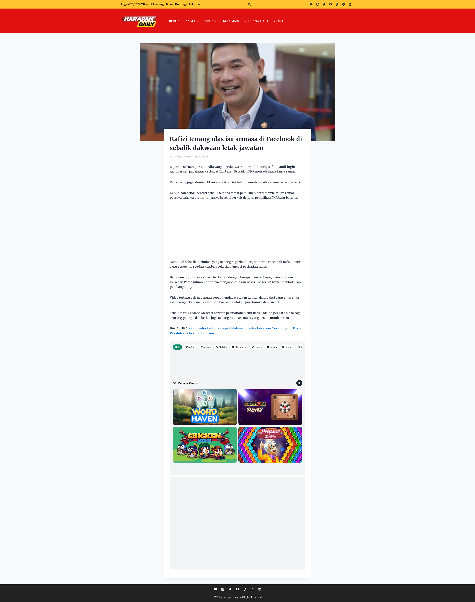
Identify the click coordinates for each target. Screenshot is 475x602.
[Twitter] (324, 4)
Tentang (158, 4)
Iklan (169, 4)
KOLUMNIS (231, 21)
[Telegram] (343, 4)
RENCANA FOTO (256, 21)
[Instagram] (317, 4)
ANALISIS (192, 21)
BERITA (174, 21)
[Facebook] (330, 4)
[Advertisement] (237, 232)
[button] (249, 4)
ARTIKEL (211, 21)
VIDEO (278, 21)
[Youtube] (311, 4)
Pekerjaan (195, 4)
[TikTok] (245, 589)
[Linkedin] (260, 589)
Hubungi (181, 4)
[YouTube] (215, 589)
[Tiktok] (337, 4)
